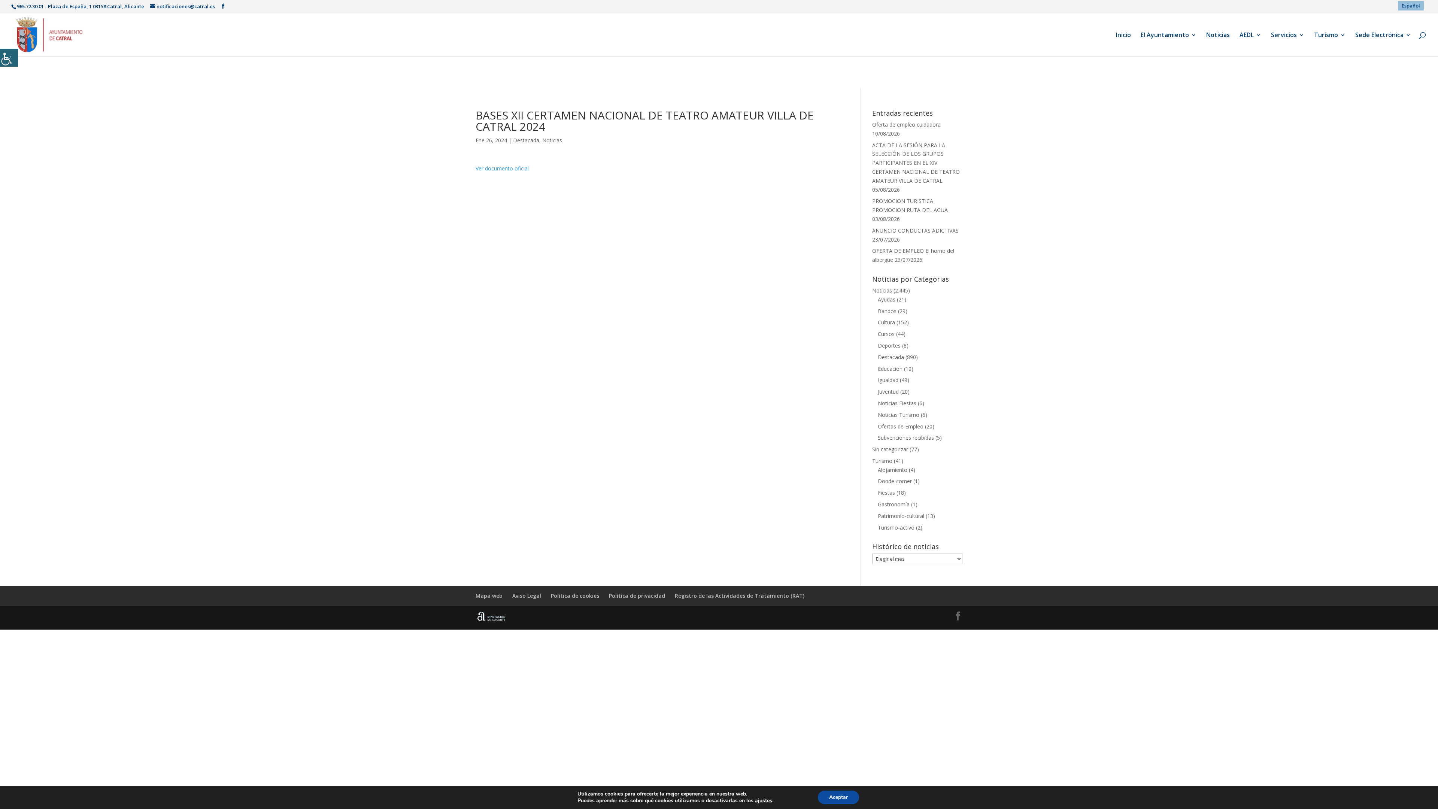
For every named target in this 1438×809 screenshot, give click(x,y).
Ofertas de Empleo (900, 426)
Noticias (1218, 35)
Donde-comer (895, 481)
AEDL (1247, 35)
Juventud (888, 391)
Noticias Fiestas (897, 403)
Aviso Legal (526, 595)
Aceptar (838, 797)
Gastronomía (894, 504)
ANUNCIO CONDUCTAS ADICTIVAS (915, 230)
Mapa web (489, 595)
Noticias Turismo (898, 414)
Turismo (1326, 35)
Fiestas (886, 492)
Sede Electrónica (1379, 35)
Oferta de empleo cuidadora (906, 124)
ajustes (763, 800)
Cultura (886, 322)
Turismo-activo (896, 527)
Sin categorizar (890, 449)
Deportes (889, 345)
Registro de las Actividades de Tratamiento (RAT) (739, 595)
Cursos (886, 333)
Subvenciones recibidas (906, 437)
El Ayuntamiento (1165, 35)
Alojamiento (892, 469)
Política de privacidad (637, 595)
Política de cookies (575, 595)
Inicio (1123, 35)
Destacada (526, 140)
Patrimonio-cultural (901, 515)
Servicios (1284, 35)
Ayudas (886, 299)
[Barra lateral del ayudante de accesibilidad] (9, 58)
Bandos (887, 311)
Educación (890, 368)
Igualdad (888, 380)
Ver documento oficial (502, 168)
